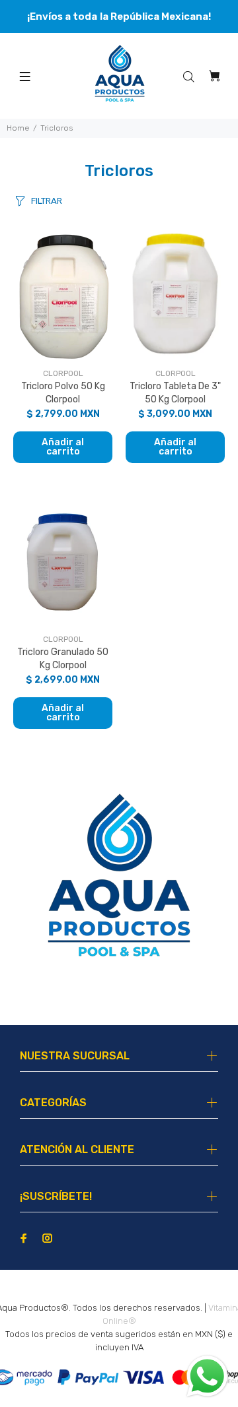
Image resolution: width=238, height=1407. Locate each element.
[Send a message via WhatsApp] (207, 1376)
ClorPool (63, 373)
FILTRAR (46, 201)
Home (18, 128)
